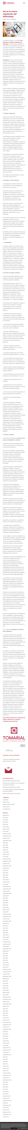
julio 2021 (5, 953)
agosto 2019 (6, 1006)
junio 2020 (5, 983)
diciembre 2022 (7, 914)
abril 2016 (5, 1089)
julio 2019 (5, 1008)
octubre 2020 (6, 974)
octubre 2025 (6, 838)
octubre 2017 (6, 1052)
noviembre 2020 (7, 971)
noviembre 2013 (7, 1114)
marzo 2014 (6, 1107)
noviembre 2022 (7, 916)
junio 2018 (5, 1034)
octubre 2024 (6, 863)
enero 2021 (5, 967)
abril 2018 (5, 1038)
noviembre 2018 (7, 1024)
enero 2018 (5, 1045)
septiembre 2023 (7, 893)
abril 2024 (5, 877)
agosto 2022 (6, 923)
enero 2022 (5, 939)
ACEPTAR (14, 1128)
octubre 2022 (6, 919)
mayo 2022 (5, 930)
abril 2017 (5, 1064)
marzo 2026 (6, 826)
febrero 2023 (6, 909)
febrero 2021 (6, 965)
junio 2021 (5, 955)
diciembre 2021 (7, 942)
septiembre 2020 (7, 976)
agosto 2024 (6, 868)
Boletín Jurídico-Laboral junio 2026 (11, 787)
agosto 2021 (6, 951)
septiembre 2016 (7, 1080)
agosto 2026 (6, 815)
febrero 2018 (6, 1043)
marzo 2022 (6, 935)
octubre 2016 (6, 1077)
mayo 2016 (5, 1087)
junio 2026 (5, 819)
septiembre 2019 (7, 1004)
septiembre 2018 (7, 1029)
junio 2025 (5, 845)
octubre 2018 (6, 1027)
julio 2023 (5, 898)
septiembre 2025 (7, 840)
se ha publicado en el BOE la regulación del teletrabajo (13, 42)
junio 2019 (5, 1011)
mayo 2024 (5, 875)
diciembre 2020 (7, 969)
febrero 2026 (6, 829)
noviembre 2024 (7, 861)
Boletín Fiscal (6, 802)
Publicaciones (6, 806)
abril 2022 (5, 932)
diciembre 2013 (7, 1112)
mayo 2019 (5, 1013)
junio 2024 (5, 872)
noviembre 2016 (7, 1075)
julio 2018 (5, 1031)
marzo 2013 (6, 1116)
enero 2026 (5, 831)
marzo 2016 (6, 1091)
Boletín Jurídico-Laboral (9, 804)
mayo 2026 (5, 822)
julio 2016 (5, 1082)
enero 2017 (5, 1070)
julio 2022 (5, 925)
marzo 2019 (6, 1017)
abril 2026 (5, 824)
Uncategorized (6, 809)
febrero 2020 (6, 992)
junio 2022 (5, 928)
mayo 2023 (5, 902)
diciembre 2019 (7, 997)
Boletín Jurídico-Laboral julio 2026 (11, 780)
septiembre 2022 (7, 921)
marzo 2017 (6, 1066)
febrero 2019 (6, 1020)
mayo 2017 (5, 1061)
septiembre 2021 (7, 948)
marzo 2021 (6, 962)
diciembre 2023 (7, 886)
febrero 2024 (6, 882)
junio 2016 (5, 1084)
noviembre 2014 (7, 1105)
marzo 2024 (6, 879)
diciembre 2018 (7, 1022)
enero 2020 (5, 994)
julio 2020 (5, 981)
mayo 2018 (5, 1036)
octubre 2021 (6, 946)
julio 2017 (5, 1057)
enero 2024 (5, 884)
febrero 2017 (6, 1068)
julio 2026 (5, 817)
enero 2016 (5, 1093)
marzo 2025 (6, 852)
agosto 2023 (6, 895)
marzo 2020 (6, 990)
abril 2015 (5, 1103)
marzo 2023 (6, 907)
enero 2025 (5, 856)
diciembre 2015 (7, 1096)
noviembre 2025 (7, 836)
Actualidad (13, 19)
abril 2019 (5, 1015)
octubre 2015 (6, 1098)
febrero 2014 (6, 1110)
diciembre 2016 (7, 1073)
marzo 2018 (6, 1041)
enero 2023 (5, 912)
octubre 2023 (6, 891)
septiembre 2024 (7, 866)
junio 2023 (5, 900)
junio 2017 (5, 1059)
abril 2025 (5, 849)
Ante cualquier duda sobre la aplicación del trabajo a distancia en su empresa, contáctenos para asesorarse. (14, 719)
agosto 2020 (6, 978)
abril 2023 (5, 905)
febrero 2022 (6, 937)
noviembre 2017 (7, 1050)
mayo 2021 (5, 958)
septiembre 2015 (7, 1100)
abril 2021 (5, 960)
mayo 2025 (5, 847)
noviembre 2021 (7, 944)
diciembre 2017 (7, 1047)
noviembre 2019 (7, 999)
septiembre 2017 (7, 1054)
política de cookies (15, 1126)
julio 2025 (5, 843)
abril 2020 (5, 988)
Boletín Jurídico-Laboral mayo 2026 (11, 793)
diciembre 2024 (7, 859)
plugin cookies (24, 1128)
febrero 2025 (6, 854)
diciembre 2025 (7, 833)
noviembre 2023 (7, 889)
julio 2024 (5, 870)
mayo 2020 (5, 985)
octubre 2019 (6, 1001)
